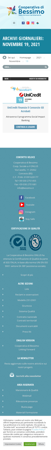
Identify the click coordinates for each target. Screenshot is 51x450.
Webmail (26, 395)
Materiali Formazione (27, 412)
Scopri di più (27, 274)
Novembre (14, 61)
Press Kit (26, 331)
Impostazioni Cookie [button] (13, 444)
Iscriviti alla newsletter (28, 376)
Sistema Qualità (27, 311)
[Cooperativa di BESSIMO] (25, 15)
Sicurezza (27, 305)
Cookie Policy (38, 429)
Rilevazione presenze (27, 401)
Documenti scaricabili (27, 326)
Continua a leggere (25, 126)
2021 (39, 57)
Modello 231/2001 (27, 300)
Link (27, 289)
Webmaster (42, 79)
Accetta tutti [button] (30, 444)
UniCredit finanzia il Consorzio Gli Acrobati (25, 109)
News (6, 79)
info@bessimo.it (25, 187)
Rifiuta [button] (41, 444)
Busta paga (26, 406)
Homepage (25, 57)
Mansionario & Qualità (27, 390)
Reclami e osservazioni (26, 294)
